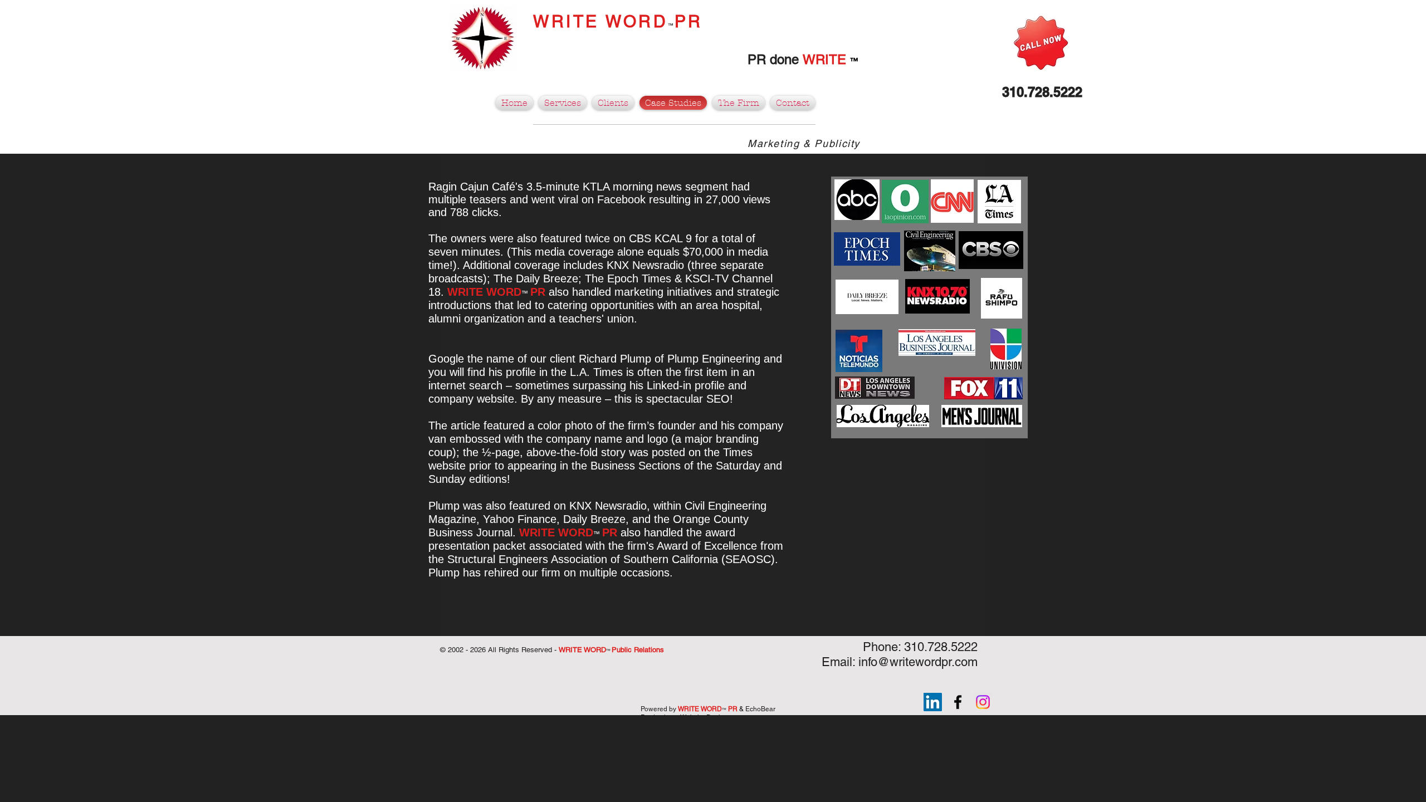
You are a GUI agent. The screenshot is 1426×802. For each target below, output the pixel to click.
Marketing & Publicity (804, 143)
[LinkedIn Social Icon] (933, 702)
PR (689, 21)
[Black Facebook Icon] (958, 702)
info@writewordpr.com (918, 662)
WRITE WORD (600, 21)
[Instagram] (983, 702)
